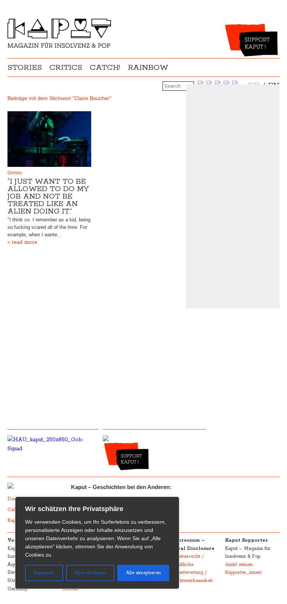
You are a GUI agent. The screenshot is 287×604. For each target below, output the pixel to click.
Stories (24, 67)
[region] (97, 542)
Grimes (14, 173)
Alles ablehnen (90, 573)
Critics (65, 67)
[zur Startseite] (59, 46)
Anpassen (44, 573)
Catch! (105, 67)
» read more (22, 242)
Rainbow (148, 67)
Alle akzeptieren (143, 573)
